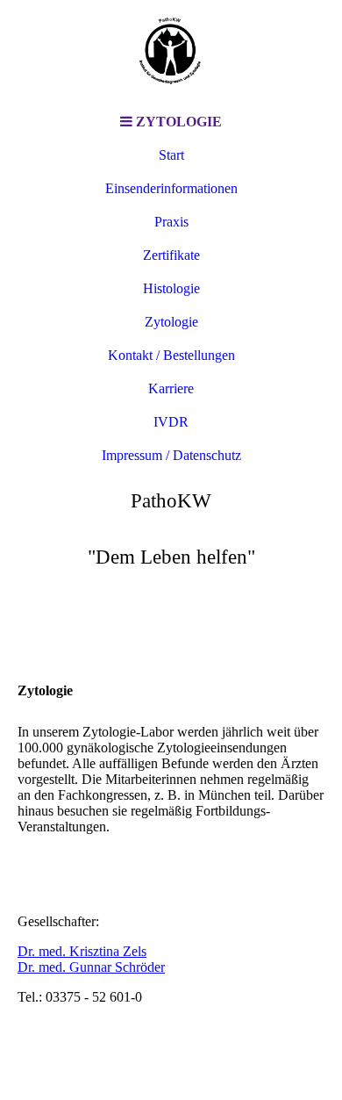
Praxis (171, 221)
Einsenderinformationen (171, 188)
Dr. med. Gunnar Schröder (91, 967)
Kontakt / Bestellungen (171, 355)
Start (171, 154)
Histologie (171, 288)
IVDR (171, 421)
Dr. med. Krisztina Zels (82, 951)
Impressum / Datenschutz (171, 455)
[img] (171, 53)
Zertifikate (171, 255)
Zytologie (171, 321)
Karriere (171, 388)
